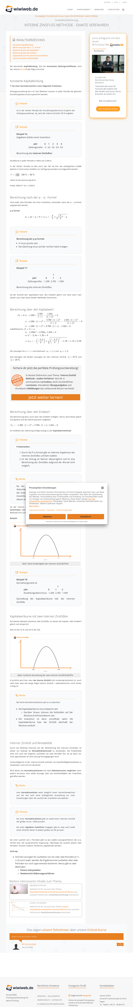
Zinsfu (23, 69)
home (70, 9)
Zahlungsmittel (54, 996)
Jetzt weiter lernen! (46, 397)
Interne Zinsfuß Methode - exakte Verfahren (81, 16)
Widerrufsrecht (43, 1000)
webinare (99, 9)
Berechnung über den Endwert (24, 53)
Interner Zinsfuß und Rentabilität (25, 58)
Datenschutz (57, 1000)
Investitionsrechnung (55, 16)
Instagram (86, 995)
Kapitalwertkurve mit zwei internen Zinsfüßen (30, 55)
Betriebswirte (99, 51)
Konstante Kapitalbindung (23, 45)
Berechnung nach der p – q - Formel (27, 47)
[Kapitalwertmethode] (19, 889)
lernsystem (113, 9)
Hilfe (116, 2)
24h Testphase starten (108, 109)
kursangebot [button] (83, 9)
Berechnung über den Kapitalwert (26, 50)
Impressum (41, 996)
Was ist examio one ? (108, 101)
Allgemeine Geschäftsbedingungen (50, 1004)
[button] (123, 9)
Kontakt (107, 2)
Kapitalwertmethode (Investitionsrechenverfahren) (52, 892)
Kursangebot (40, 16)
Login (124, 2)
